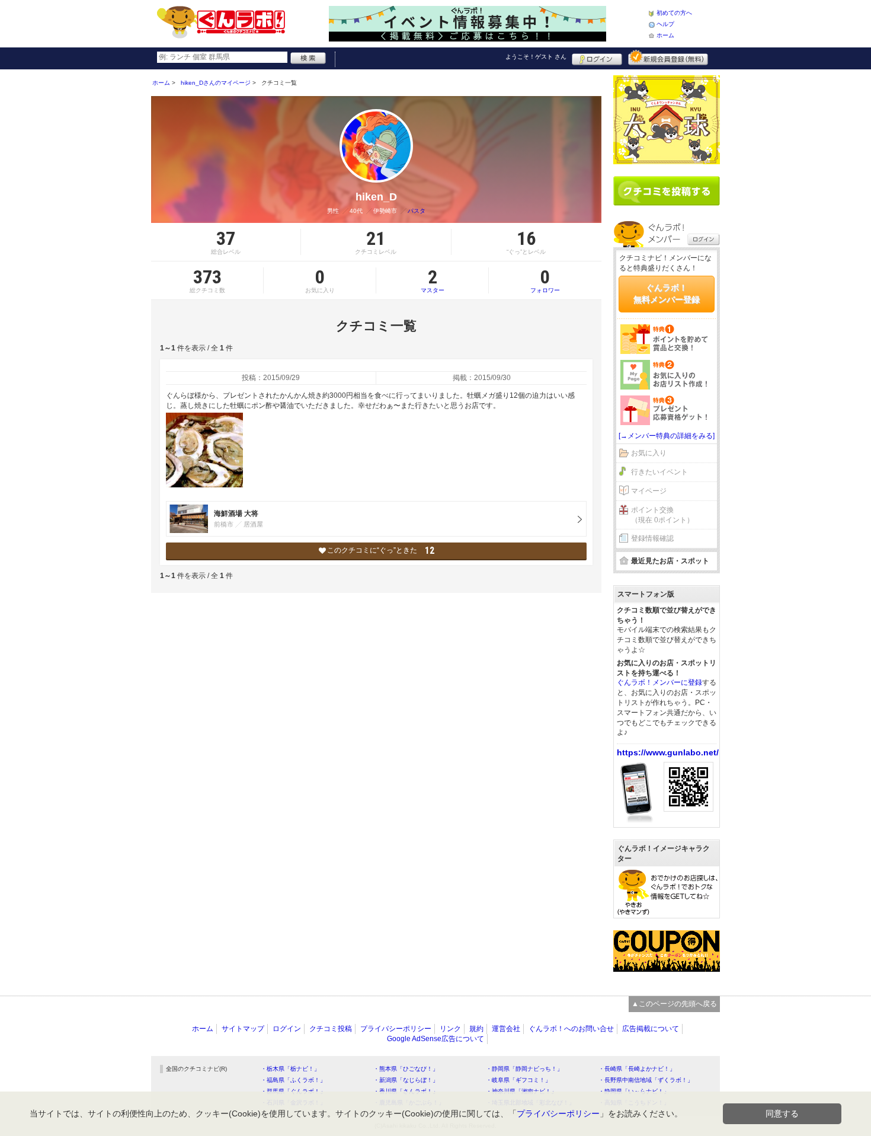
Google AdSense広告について (435, 1039)
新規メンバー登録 (668, 57)
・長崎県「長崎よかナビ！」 (636, 1068)
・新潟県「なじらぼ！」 (405, 1080)
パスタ (416, 211)
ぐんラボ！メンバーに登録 (659, 682)
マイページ (649, 491)
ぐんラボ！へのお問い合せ (571, 1029)
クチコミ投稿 (330, 1029)
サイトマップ (243, 1029)
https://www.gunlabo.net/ (668, 752)
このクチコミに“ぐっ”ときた (380, 550)
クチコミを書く (666, 191)
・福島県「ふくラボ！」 (293, 1080)
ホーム (665, 35)
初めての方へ (674, 12)
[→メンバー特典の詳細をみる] (667, 436)
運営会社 (506, 1029)
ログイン (597, 57)
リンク (450, 1029)
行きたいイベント (659, 472)
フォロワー (545, 280)
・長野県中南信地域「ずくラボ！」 (645, 1080)
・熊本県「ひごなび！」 (405, 1068)
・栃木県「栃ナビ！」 (290, 1068)
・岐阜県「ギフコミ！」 (518, 1080)
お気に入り (649, 453)
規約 (476, 1029)
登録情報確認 (652, 538)
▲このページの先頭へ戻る (674, 1004)
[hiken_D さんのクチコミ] (204, 450)
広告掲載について (650, 1029)
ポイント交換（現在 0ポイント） (662, 515)
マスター (432, 280)
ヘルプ (665, 24)
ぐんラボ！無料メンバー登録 (666, 293)
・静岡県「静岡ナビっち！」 (524, 1068)
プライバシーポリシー (395, 1029)
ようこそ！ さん (535, 56)
